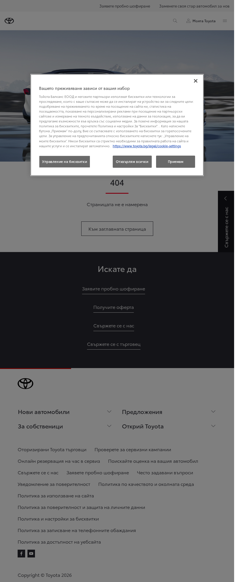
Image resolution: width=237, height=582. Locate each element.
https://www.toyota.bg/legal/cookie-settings (147, 145)
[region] (117, 125)
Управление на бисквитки (64, 161)
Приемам (176, 161)
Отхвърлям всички (132, 161)
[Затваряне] (195, 80)
